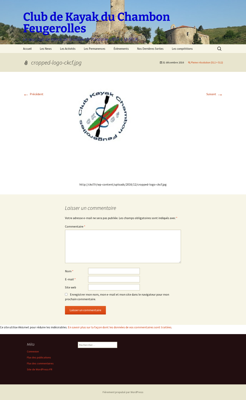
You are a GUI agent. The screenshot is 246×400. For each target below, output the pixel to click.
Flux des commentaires (40, 363)
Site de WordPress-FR (39, 369)
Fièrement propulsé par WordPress (123, 392)
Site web (70, 287)
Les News (46, 48)
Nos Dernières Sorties (150, 48)
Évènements (121, 48)
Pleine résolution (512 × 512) (207, 62)
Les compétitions (182, 48)
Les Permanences (94, 48)
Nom (69, 271)
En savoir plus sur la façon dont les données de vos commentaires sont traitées (119, 327)
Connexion (33, 351)
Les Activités (68, 48)
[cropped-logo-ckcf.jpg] (123, 128)
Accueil (27, 48)
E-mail (70, 279)
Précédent (33, 94)
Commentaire (75, 226)
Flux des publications (39, 357)
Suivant (214, 94)
